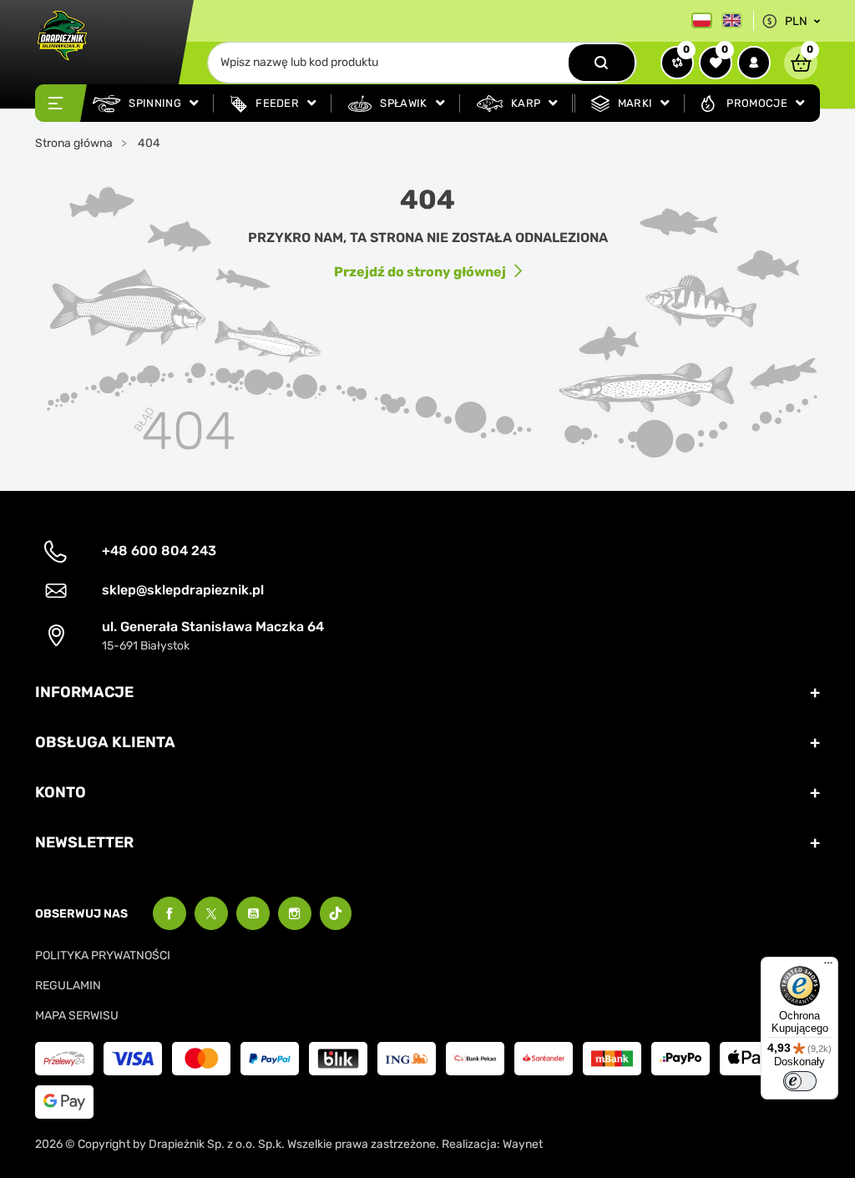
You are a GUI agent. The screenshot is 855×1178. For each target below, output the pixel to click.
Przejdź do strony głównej (420, 272)
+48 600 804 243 (159, 551)
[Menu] (828, 967)
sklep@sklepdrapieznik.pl (183, 590)
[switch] (800, 1081)
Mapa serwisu (77, 1016)
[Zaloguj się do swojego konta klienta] (754, 62)
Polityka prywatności (102, 955)
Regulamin (68, 985)
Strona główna (74, 143)
